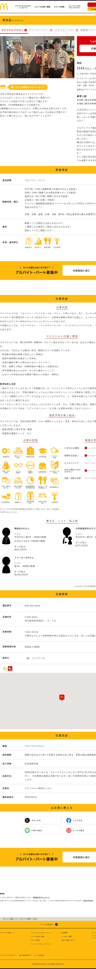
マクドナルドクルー (12, 30)
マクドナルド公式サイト (8, 955)
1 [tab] (33, 80)
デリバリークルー (39, 30)
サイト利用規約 (39, 955)
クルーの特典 (59, 7)
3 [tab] (41, 80)
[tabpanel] (37, 57)
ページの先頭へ (47, 924)
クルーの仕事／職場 (42, 7)
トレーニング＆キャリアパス (74, 7)
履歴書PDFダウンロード (41, 897)
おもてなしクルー (65, 30)
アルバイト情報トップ (7, 933)
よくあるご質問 (66, 936)
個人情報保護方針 (25, 955)
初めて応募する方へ (68, 940)
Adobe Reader (88, 900)
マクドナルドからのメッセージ (23, 7)
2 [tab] (37, 80)
